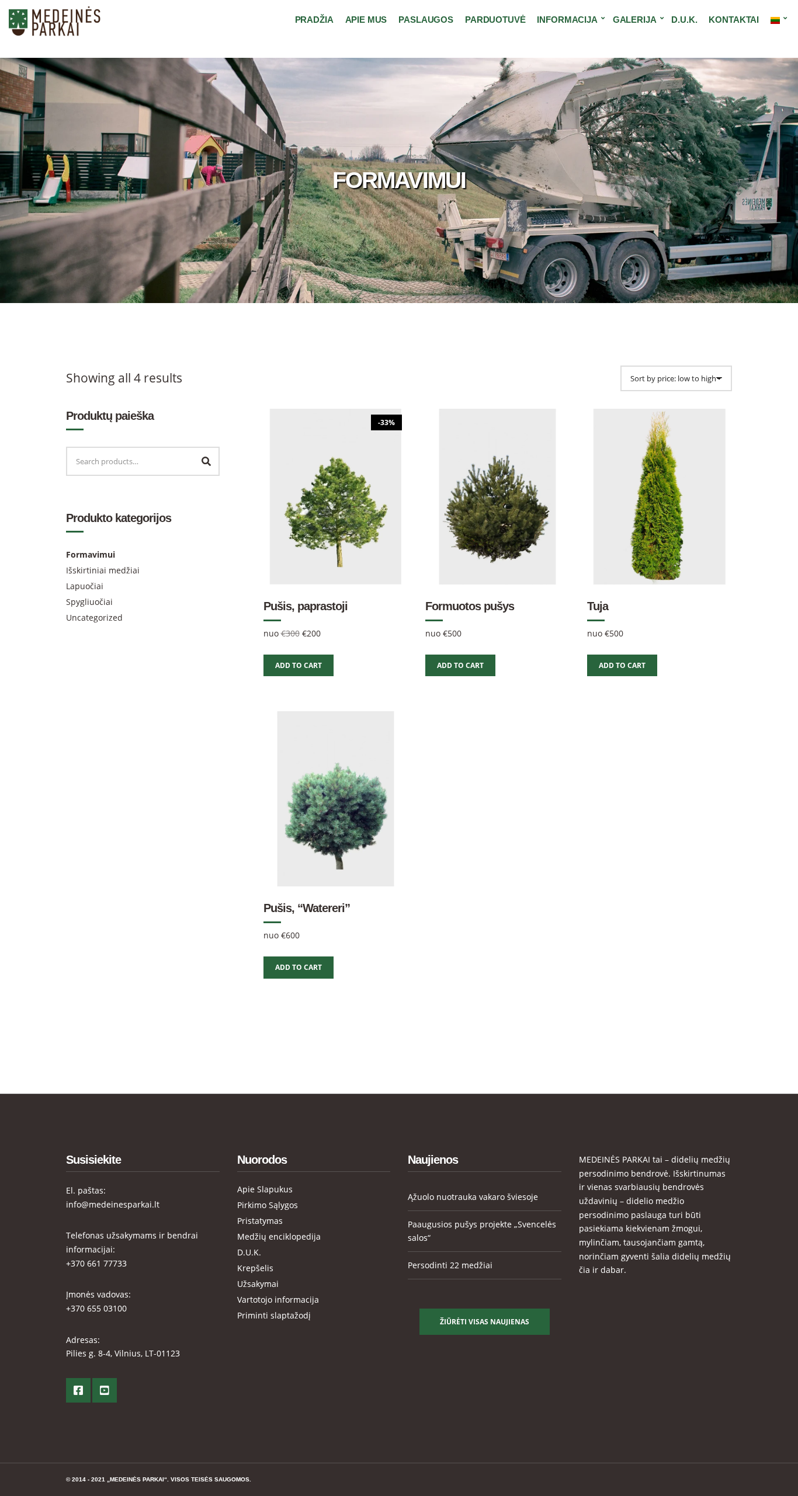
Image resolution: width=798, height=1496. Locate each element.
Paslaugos (425, 20)
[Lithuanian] (777, 20)
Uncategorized (94, 617)
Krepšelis (255, 1268)
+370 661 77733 (96, 1263)
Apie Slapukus (265, 1189)
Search (206, 461)
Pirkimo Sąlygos (267, 1204)
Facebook (78, 1390)
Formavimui (90, 554)
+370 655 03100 (96, 1308)
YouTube (104, 1390)
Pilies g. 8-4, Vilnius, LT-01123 (123, 1353)
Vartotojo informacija (278, 1299)
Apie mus (366, 20)
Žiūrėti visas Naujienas (484, 1322)
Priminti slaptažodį (274, 1315)
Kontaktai (734, 20)
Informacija (567, 20)
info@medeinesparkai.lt (112, 1204)
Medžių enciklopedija (279, 1236)
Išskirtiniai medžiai (103, 570)
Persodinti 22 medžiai (450, 1265)
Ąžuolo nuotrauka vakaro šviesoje (473, 1196)
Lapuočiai (84, 586)
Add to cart (298, 665)
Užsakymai (258, 1283)
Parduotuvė (495, 20)
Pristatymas (260, 1220)
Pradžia (314, 20)
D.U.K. (684, 20)
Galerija (635, 20)
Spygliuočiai (89, 601)
